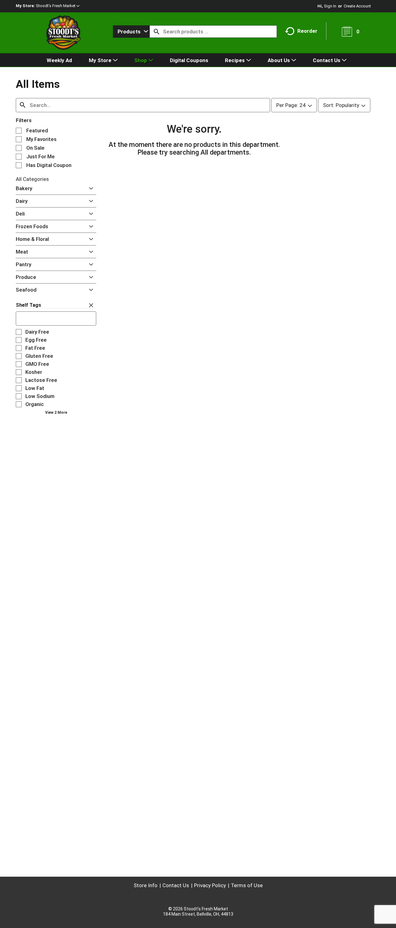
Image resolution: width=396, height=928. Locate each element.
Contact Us (175, 885)
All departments (224, 152)
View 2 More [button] (56, 412)
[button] (58, 5)
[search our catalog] (156, 31)
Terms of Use (247, 885)
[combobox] (131, 31)
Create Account (357, 6)
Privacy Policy (210, 885)
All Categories (32, 179)
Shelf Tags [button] (28, 305)
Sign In (330, 6)
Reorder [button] (307, 31)
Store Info (145, 885)
